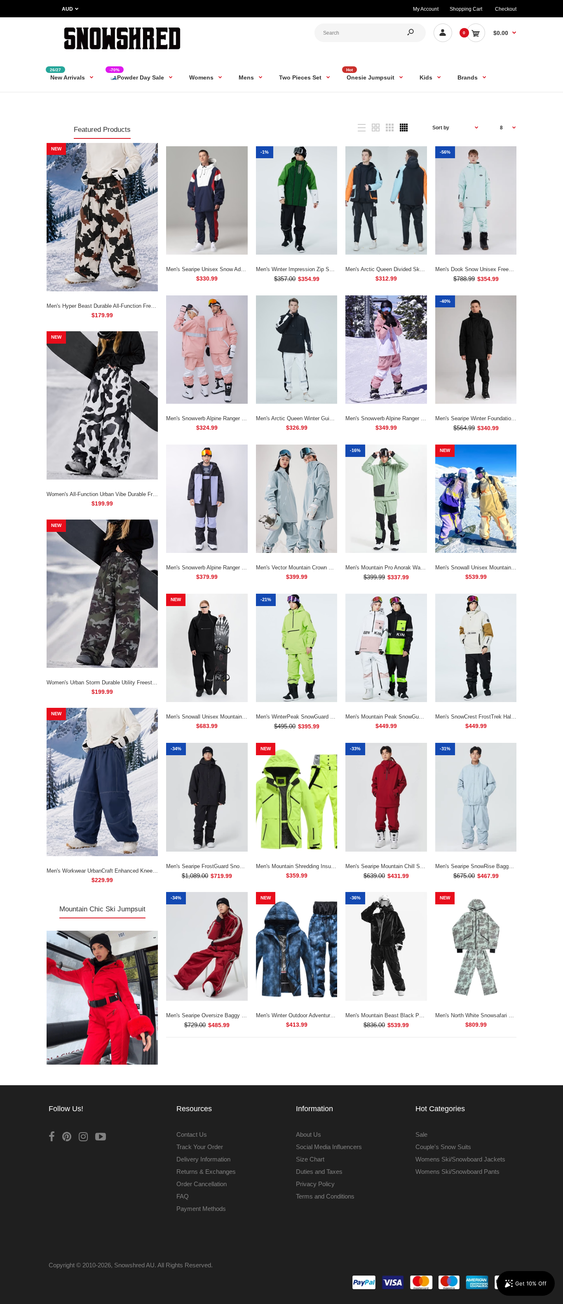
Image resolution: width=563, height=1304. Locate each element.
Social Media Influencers (329, 1146)
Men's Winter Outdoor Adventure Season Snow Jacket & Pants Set (336, 1015)
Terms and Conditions (325, 1196)
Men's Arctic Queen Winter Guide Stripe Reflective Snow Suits (330, 418)
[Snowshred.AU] (122, 51)
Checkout (505, 9)
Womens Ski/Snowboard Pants (457, 1171)
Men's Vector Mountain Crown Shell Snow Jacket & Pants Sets (331, 567)
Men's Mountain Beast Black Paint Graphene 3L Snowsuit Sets (420, 1015)
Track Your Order (199, 1146)
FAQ (182, 1196)
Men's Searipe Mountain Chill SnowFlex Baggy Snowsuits (414, 866)
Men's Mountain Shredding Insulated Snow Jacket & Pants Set (331, 866)
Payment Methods (201, 1208)
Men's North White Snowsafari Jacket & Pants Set (495, 1015)
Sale (421, 1134)
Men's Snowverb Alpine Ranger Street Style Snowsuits (231, 418)
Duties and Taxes (319, 1171)
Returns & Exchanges (206, 1171)
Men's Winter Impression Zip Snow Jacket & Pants (317, 269)
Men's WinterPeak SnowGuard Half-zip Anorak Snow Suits (325, 717)
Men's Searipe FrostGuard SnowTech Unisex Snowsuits (232, 866)
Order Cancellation (201, 1183)
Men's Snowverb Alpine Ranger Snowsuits (395, 418)
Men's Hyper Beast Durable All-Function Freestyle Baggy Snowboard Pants (136, 306)
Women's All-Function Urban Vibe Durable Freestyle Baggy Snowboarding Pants (142, 494)
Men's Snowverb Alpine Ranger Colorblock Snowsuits (229, 567)
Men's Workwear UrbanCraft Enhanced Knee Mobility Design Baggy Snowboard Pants (149, 871)
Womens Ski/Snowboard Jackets (460, 1159)
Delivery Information (203, 1159)
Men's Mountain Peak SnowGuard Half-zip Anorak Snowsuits (417, 717)
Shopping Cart (466, 9)
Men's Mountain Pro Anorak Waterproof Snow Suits (406, 567)
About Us (308, 1134)
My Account (426, 9)
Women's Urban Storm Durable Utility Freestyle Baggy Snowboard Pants (133, 682)
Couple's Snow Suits (443, 1146)
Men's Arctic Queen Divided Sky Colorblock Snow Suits (411, 269)
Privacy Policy (315, 1183)
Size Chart (310, 1159)
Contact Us (191, 1134)
